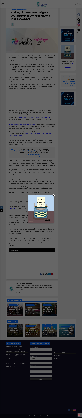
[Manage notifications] (79, 415)
